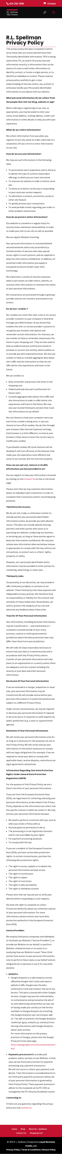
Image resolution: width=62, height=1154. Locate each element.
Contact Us (29, 478)
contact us (26, 1107)
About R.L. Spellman (38, 1129)
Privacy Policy (13, 1149)
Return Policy (49, 1149)
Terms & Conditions (31, 1149)
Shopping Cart (36, 1133)
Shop (23, 1129)
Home (14, 1129)
